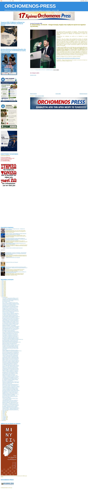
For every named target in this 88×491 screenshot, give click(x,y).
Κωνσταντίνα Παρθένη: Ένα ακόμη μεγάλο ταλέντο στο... (10, 369)
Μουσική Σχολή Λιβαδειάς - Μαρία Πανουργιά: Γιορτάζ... (10, 340)
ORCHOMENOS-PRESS (30, 6)
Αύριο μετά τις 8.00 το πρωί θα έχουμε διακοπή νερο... (10, 307)
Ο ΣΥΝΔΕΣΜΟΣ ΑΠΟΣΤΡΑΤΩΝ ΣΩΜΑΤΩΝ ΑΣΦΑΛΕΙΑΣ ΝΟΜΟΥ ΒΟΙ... (12, 339)
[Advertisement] (59, 84)
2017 (3, 288)
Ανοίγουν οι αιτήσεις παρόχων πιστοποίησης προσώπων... (11, 360)
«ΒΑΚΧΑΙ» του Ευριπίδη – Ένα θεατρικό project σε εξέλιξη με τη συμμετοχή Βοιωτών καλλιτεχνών (16, 272)
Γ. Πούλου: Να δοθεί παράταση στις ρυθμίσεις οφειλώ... (10, 398)
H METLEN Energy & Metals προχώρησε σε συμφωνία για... (11, 316)
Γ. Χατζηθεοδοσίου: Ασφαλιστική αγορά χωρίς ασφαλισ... (10, 319)
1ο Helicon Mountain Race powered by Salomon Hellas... (10, 348)
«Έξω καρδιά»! (4, 349)
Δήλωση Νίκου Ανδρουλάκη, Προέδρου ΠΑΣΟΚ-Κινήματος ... (11, 390)
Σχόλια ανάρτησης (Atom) (39, 95)
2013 (3, 284)
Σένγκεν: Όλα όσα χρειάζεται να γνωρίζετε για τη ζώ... (10, 367)
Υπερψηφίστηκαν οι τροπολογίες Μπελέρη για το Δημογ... (10, 368)
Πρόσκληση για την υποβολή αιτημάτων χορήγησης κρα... (10, 299)
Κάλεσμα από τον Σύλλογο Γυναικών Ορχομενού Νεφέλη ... (11, 326)
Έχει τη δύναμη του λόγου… (6, 301)
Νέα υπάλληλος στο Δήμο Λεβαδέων (7, 380)
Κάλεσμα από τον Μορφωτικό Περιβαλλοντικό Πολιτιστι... (10, 338)
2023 (3, 294)
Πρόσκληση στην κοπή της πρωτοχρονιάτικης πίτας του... (10, 384)
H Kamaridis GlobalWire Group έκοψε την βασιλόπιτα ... (10, 400)
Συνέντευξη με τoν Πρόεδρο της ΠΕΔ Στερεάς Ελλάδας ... (10, 362)
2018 (3, 289)
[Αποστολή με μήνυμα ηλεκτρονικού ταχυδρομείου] (53, 70)
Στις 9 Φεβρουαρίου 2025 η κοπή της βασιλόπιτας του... (10, 391)
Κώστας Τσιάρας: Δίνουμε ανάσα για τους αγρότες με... (10, 341)
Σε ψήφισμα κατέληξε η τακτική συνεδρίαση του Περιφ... (10, 309)
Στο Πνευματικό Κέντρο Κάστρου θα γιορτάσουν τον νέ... (10, 322)
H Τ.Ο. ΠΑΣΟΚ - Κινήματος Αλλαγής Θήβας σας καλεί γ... (10, 331)
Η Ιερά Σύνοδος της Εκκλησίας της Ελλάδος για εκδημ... (10, 347)
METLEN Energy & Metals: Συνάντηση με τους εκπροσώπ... (11, 344)
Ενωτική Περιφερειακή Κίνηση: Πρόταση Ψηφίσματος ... (10, 407)
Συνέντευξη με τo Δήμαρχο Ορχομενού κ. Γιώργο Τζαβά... (10, 382)
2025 (3, 296)
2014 (3, 285)
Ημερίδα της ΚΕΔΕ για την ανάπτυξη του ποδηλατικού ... (10, 359)
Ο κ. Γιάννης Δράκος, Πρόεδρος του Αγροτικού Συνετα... (10, 315)
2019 (3, 290)
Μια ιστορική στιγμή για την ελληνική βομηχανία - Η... (10, 329)
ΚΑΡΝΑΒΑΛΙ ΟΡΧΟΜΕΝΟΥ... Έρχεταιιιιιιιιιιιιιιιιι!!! (9, 325)
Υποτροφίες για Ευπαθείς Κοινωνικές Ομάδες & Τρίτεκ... (10, 389)
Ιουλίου (4, 415)
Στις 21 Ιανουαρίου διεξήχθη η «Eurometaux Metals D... (10, 385)
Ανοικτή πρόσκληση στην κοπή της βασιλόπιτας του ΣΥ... (10, 404)
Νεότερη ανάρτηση (33, 93)
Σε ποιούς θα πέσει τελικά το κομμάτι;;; (8, 300)
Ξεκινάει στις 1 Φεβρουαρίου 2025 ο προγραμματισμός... (10, 355)
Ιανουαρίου (4, 297)
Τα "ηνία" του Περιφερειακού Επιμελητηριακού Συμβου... (10, 388)
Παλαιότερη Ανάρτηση (83, 93)
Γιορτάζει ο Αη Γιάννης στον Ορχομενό (12, 262)
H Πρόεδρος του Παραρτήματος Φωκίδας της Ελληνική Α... (10, 376)
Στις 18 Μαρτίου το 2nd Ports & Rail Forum (8, 330)
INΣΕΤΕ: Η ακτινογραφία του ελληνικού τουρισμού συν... (10, 310)
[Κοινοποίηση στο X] (56, 70)
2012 (3, 283)
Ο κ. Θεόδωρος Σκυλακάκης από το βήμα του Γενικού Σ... (10, 337)
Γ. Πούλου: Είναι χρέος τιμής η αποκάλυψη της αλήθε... (10, 356)
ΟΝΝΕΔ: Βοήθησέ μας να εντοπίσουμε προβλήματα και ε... (10, 320)
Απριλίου (4, 412)
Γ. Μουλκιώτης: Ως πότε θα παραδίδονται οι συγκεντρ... (10, 377)
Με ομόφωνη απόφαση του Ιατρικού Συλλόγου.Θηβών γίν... (11, 318)
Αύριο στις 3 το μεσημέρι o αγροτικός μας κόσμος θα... (10, 396)
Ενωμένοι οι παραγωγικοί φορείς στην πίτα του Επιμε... (10, 324)
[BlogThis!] (55, 70)
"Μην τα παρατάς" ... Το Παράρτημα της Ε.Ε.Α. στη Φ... (10, 302)
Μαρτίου (4, 411)
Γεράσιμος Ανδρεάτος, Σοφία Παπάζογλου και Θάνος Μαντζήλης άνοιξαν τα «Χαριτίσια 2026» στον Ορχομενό (16, 234)
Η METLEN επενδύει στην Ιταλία (7, 383)
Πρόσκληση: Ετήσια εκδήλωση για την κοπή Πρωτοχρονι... (11, 332)
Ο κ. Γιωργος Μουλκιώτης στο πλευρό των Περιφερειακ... (10, 405)
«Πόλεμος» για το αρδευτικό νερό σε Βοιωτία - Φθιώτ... (10, 375)
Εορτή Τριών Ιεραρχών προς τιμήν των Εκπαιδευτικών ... (10, 351)
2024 (3, 295)
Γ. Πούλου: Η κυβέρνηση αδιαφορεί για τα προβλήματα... (10, 371)
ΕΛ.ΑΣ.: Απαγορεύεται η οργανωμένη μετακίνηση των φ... (10, 409)
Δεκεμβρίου (4, 419)
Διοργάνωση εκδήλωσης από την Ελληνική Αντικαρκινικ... (10, 358)
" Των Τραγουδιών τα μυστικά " (6, 399)
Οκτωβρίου (4, 417)
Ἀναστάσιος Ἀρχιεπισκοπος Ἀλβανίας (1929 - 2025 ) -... (10, 395)
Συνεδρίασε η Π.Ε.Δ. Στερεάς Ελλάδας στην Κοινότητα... (10, 346)
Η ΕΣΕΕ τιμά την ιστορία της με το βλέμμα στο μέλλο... (10, 387)
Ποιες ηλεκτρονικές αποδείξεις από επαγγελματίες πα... (10, 334)
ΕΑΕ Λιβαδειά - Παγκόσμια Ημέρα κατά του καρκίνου (9, 406)
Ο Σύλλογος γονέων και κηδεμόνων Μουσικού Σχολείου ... (11, 304)
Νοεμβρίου (4, 418)
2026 (3, 420)
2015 (3, 286)
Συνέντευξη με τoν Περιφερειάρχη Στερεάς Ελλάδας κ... (10, 336)
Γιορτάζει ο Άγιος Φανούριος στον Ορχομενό (13, 257)
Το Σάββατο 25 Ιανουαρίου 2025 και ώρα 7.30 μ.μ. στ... (10, 308)
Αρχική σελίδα (58, 93)
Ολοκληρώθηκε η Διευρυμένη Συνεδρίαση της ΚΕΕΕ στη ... (10, 361)
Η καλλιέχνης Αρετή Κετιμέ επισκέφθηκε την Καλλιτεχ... (10, 373)
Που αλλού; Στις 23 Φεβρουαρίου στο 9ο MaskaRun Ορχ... (10, 352)
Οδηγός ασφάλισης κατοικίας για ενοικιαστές (8, 374)
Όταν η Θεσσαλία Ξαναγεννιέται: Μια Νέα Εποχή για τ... (10, 317)
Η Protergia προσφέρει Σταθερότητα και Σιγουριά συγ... (10, 363)
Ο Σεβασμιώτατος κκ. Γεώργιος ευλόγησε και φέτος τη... (10, 392)
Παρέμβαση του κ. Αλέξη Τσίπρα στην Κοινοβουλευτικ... (10, 366)
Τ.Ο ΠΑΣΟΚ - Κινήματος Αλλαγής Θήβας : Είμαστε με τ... (10, 345)
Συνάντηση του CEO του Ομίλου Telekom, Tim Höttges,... (10, 327)
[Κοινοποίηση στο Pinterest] (58, 70)
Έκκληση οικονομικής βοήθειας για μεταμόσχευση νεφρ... (10, 303)
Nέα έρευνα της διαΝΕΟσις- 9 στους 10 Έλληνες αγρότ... (10, 402)
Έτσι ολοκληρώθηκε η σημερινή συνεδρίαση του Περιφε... (10, 323)
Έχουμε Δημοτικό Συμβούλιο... (6, 397)
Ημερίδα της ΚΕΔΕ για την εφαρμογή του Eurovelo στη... (10, 370)
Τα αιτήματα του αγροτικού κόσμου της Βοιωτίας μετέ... (10, 314)
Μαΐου (3, 413)
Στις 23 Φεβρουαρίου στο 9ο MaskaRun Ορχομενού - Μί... (10, 378)
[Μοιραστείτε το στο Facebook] (57, 70)
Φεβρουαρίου (5, 410)
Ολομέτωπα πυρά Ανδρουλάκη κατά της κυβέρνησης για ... (10, 381)
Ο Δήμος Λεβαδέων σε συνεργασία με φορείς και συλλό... (10, 354)
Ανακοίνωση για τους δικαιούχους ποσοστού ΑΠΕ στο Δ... (10, 311)
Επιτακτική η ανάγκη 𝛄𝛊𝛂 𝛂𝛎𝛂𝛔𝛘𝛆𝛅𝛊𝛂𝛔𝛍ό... (8, 312)
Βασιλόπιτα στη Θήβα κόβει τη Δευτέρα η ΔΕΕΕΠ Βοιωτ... (10, 353)
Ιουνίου (4, 414)
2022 (3, 293)
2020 (3, 291)
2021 (3, 292)
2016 (3, 287)
